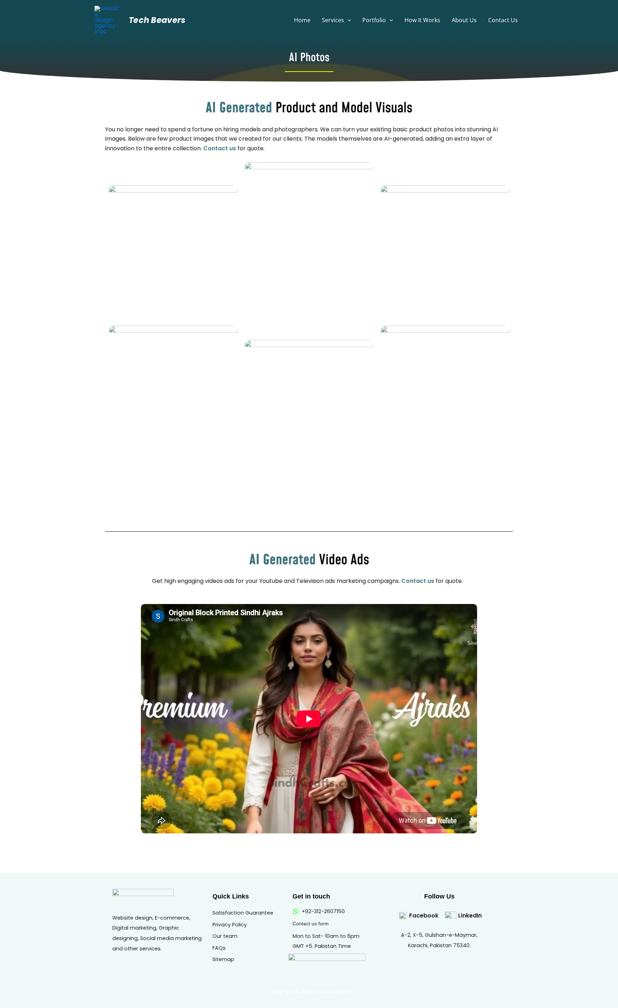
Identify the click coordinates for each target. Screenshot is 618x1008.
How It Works (422, 20)
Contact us (220, 148)
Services (333, 20)
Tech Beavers (157, 20)
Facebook (423, 915)
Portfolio (374, 20)
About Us (464, 20)
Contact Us (503, 20)
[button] (347, 20)
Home (302, 20)
